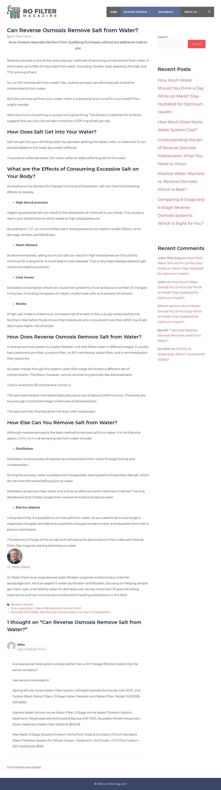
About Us (190, 11)
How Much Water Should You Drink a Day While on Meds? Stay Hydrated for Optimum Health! (181, 96)
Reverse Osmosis (135, 11)
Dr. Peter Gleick (18, 567)
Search (163, 37)
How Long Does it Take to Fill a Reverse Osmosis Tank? (46, 608)
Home (113, 11)
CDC (30, 229)
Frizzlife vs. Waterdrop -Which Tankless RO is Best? (181, 354)
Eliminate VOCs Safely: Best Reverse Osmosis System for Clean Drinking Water (60, 612)
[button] (209, 12)
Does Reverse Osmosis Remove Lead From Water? (179, 335)
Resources (165, 11)
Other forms (27, 438)
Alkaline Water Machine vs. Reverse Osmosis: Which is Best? (181, 181)
